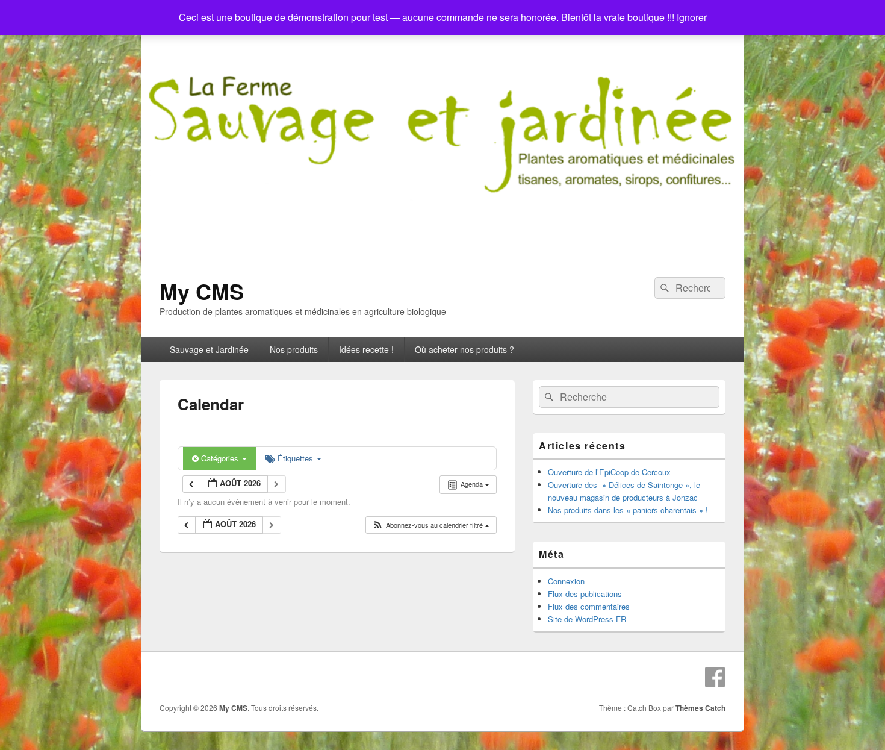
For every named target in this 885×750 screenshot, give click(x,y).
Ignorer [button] (692, 17)
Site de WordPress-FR (587, 619)
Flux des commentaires (589, 606)
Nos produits (294, 349)
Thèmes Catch (700, 707)
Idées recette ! (366, 349)
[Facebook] (715, 677)
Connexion (566, 581)
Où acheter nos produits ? (464, 349)
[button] (430, 525)
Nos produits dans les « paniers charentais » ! (628, 510)
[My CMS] (442, 255)
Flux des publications (585, 593)
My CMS (202, 291)
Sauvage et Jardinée (209, 349)
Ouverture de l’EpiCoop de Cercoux (609, 472)
